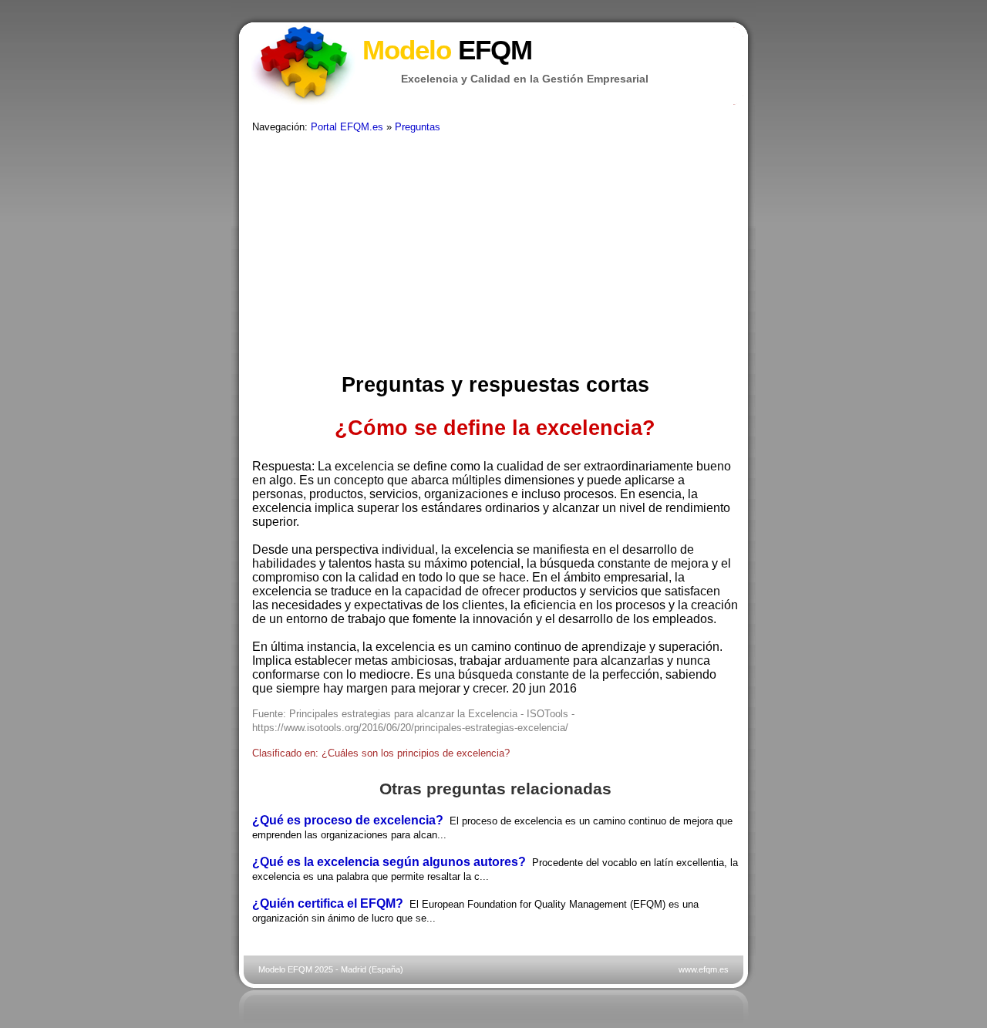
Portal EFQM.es (347, 127)
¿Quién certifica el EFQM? (327, 903)
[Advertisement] (495, 254)
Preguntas (417, 127)
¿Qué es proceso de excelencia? (347, 820)
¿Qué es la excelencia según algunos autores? (389, 861)
